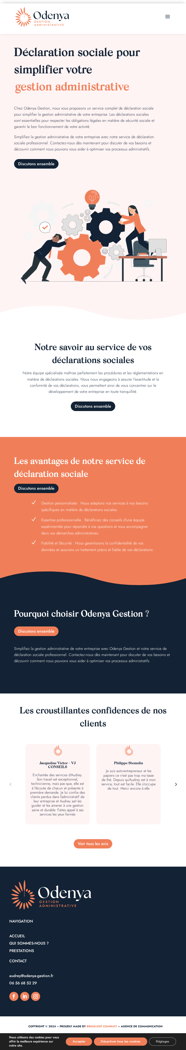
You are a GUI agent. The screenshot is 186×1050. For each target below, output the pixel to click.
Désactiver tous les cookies (120, 1041)
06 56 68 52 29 (23, 983)
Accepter (79, 1041)
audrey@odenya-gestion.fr (31, 975)
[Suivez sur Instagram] (35, 996)
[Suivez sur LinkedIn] (24, 996)
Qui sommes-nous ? (29, 943)
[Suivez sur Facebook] (13, 996)
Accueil (17, 936)
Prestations (21, 950)
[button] (175, 784)
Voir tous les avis (93, 844)
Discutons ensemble (36, 164)
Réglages (162, 1041)
